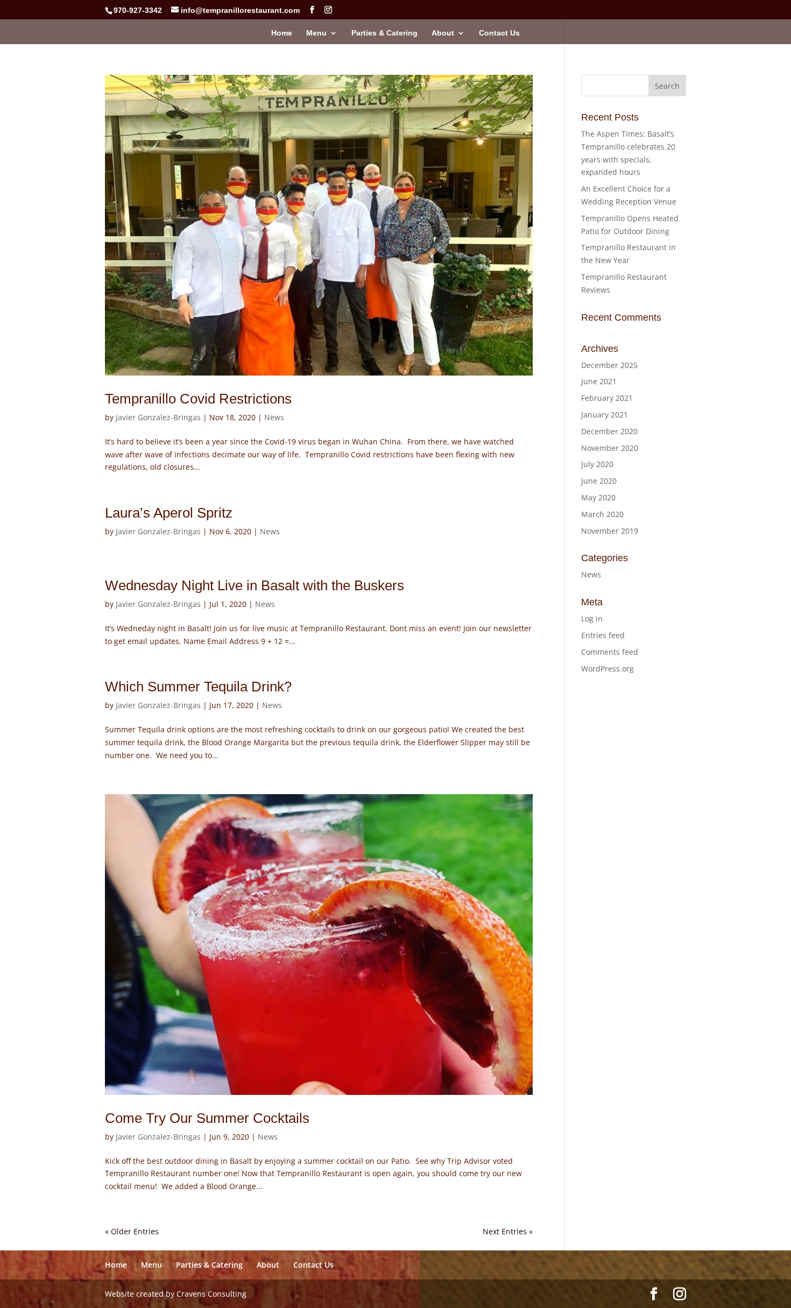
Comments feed (609, 652)
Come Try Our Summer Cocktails (207, 1118)
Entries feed (603, 635)
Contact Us (499, 33)
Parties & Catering (384, 33)
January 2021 (604, 414)
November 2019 (609, 531)
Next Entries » (508, 1231)
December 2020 (609, 431)
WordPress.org (607, 668)
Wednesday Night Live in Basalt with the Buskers (254, 585)
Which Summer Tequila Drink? (198, 686)
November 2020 (609, 448)
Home (281, 33)
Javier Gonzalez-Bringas (158, 417)
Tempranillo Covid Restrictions (198, 399)
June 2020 (599, 481)
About (443, 33)
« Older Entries (132, 1231)
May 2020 (598, 497)
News (274, 417)
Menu (316, 33)
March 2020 (602, 514)
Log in (592, 618)
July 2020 (597, 464)
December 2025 (609, 365)
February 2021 (607, 398)
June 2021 (599, 381)
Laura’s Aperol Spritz (168, 513)
